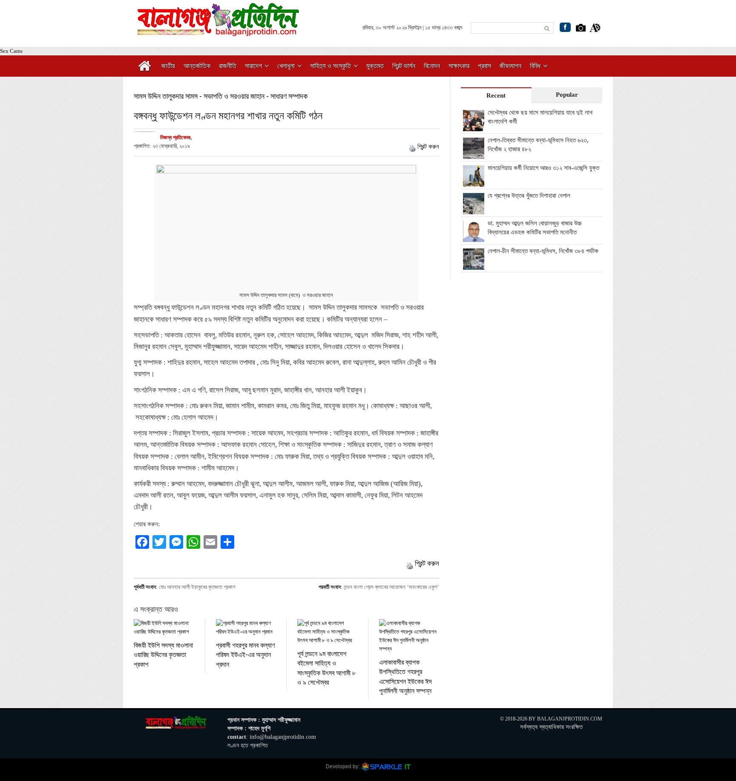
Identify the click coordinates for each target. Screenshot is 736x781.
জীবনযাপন (510, 65)
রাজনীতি (227, 65)
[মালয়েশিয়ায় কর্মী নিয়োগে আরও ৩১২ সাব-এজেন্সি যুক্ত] (473, 182)
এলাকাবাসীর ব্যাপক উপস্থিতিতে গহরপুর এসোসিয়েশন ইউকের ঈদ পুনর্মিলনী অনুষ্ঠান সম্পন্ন (405, 676)
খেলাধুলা (286, 65)
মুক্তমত (375, 65)
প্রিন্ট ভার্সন (403, 65)
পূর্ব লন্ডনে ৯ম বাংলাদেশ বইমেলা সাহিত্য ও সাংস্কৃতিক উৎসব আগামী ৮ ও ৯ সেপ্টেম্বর (326, 667)
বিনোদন (432, 65)
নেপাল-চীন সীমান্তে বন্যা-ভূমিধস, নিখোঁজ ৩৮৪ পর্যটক (543, 251)
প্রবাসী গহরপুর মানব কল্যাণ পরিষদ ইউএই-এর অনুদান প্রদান (245, 654)
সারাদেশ (253, 65)
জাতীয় (168, 65)
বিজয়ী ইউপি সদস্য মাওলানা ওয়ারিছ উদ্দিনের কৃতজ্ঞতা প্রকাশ (163, 654)
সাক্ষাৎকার (458, 65)
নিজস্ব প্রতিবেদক (175, 137)
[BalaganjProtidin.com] (219, 31)
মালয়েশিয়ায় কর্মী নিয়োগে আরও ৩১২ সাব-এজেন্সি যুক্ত (543, 167)
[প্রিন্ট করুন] (412, 146)
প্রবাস (484, 65)
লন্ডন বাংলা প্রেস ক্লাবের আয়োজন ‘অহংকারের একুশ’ (391, 587)
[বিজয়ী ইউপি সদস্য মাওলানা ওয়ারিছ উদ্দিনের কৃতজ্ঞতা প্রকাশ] (164, 627)
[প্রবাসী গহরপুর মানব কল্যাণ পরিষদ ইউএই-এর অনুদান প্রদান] (246, 627)
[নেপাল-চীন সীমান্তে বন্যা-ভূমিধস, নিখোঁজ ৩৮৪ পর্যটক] (473, 265)
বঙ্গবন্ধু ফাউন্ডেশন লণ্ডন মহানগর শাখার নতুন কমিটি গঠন (228, 115)
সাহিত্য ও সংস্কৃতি (330, 65)
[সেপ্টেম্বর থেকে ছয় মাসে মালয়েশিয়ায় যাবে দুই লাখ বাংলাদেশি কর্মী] (473, 126)
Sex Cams (11, 51)
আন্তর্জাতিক (197, 65)
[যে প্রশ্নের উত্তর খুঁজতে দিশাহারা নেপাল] (473, 209)
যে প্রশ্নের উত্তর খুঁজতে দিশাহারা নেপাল (529, 195)
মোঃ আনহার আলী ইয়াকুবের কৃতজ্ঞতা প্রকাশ (197, 587)
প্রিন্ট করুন (428, 146)
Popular (567, 94)
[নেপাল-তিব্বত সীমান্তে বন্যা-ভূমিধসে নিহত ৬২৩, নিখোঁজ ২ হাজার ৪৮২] (473, 154)
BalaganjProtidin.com (569, 719)
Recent (496, 95)
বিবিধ (535, 65)
